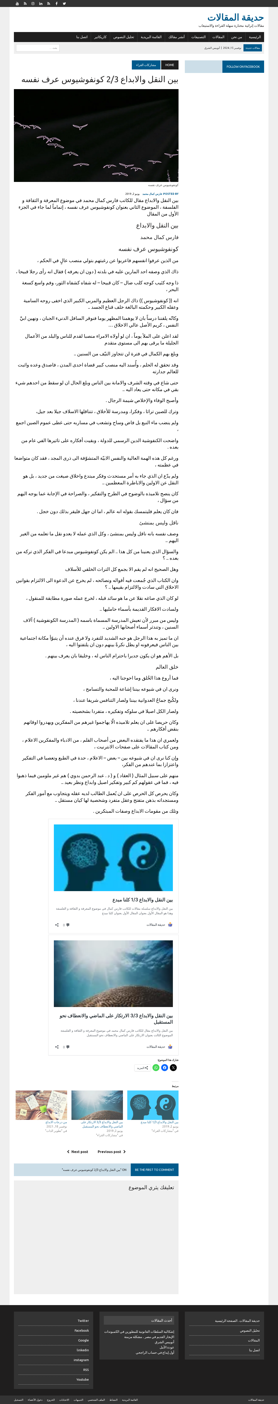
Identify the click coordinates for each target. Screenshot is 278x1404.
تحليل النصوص (123, 37)
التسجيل (18, 1399)
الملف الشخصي (96, 1399)
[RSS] (25, 3)
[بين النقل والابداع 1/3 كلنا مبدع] (153, 1105)
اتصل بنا (82, 37)
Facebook (81, 1330)
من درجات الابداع (56, 1122)
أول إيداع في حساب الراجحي (155, 1352)
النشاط (113, 1399)
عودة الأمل (167, 1347)
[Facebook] (56, 3)
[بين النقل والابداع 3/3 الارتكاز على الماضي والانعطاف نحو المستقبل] (97, 1105)
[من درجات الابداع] (41, 1105)
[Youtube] (17, 3)
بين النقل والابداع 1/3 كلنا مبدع (160, 1122)
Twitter (83, 1321)
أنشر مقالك (176, 37)
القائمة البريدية (151, 37)
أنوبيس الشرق (164, 1342)
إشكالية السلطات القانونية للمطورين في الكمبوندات (139, 1331)
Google (83, 1340)
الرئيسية (255, 37)
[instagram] (33, 3)
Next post (79, 1152)
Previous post (109, 1152)
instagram (81, 1360)
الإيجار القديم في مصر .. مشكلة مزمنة (149, 1337)
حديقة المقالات (256, 1399)
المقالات (218, 37)
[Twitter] (64, 3)
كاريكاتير (100, 37)
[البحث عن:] (38, 47)
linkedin (83, 1350)
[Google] (48, 3)
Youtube (82, 1379)
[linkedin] (40, 3)
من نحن (236, 37)
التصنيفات (198, 37)
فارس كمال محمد (152, 193)
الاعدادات (64, 1399)
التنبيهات (78, 1399)
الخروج (51, 1399)
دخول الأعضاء (35, 1399)
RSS (86, 1370)
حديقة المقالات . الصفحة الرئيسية (237, 1321)
